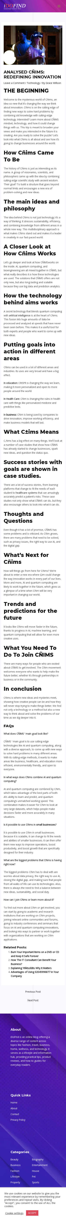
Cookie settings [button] (14, 1213)
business (11, 414)
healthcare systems (26, 492)
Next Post (33, 1000)
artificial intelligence (19, 315)
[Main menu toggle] (59, 6)
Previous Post (33, 991)
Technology (33, 83)
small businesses (45, 824)
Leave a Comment (14, 83)
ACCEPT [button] (32, 1212)
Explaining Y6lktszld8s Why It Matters (31, 968)
